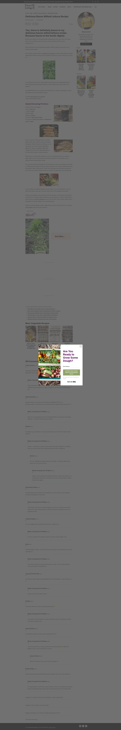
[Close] (81, 346)
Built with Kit (71, 382)
